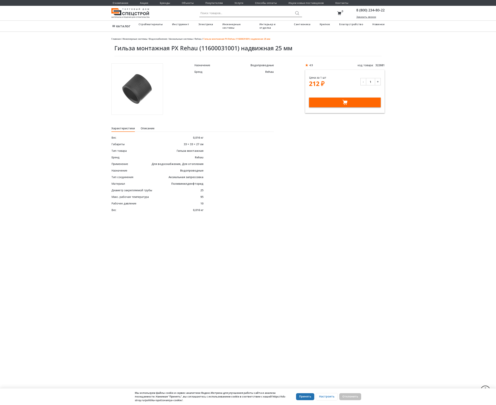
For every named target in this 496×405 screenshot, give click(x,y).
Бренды (165, 3)
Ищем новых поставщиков (306, 3)
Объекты (188, 3)
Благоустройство (351, 24)
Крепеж (325, 24)
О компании (120, 3)
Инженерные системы (231, 25)
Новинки (378, 24)
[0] (339, 13)
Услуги (238, 3)
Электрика (205, 24)
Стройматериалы (151, 24)
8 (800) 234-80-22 (370, 10)
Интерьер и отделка (267, 25)
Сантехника (302, 24)
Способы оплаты (266, 3)
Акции (144, 3)
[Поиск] (297, 13)
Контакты (341, 3)
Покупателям (214, 3)
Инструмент (180, 24)
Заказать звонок (366, 17)
